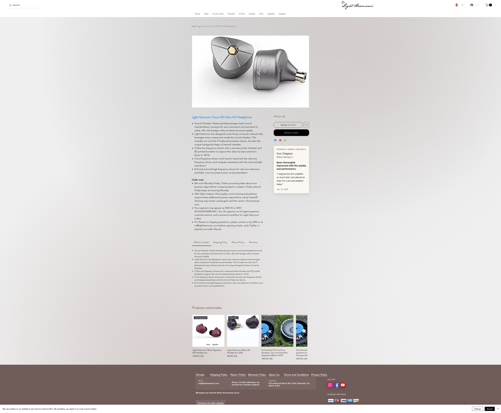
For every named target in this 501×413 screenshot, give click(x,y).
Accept (490, 409)
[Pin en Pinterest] (280, 140)
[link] (201, 242)
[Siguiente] (303, 330)
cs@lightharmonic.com (208, 383)
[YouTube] (342, 385)
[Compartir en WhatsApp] (285, 140)
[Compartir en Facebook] (275, 140)
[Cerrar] (497, 409)
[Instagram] (330, 385)
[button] (489, 5)
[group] (249, 338)
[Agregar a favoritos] (306, 125)
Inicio (194, 26)
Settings (477, 409)
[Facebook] (336, 385)
